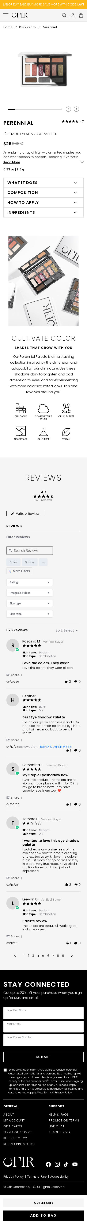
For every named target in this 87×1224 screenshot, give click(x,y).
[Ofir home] (20, 15)
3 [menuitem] (33, 956)
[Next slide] (76, 109)
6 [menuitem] (48, 956)
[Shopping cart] (81, 15)
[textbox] (80, 632)
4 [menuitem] (38, 956)
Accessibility (59, 1176)
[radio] (13, 562)
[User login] (72, 15)
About (8, 1114)
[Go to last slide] (68, 109)
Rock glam (27, 27)
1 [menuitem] (23, 956)
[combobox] (29, 582)
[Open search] (64, 15)
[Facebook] (48, 1164)
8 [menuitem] (58, 956)
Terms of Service (18, 1132)
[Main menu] (5, 15)
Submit (43, 1056)
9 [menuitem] (63, 956)
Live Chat (56, 1126)
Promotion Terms (64, 1120)
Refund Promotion (19, 1144)
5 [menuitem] (43, 956)
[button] (43, 562)
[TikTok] (66, 1164)
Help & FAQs (59, 1114)
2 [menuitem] (28, 956)
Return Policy (15, 1138)
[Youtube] (74, 1164)
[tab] (25, 513)
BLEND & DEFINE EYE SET (56, 747)
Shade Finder (60, 1132)
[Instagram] (57, 1164)
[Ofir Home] (22, 1162)
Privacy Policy (63, 1092)
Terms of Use (37, 1176)
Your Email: (14, 1024)
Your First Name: (17, 1010)
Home (7, 27)
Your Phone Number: (20, 1037)
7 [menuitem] (53, 956)
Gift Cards (12, 1126)
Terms (48, 1092)
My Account (14, 1120)
